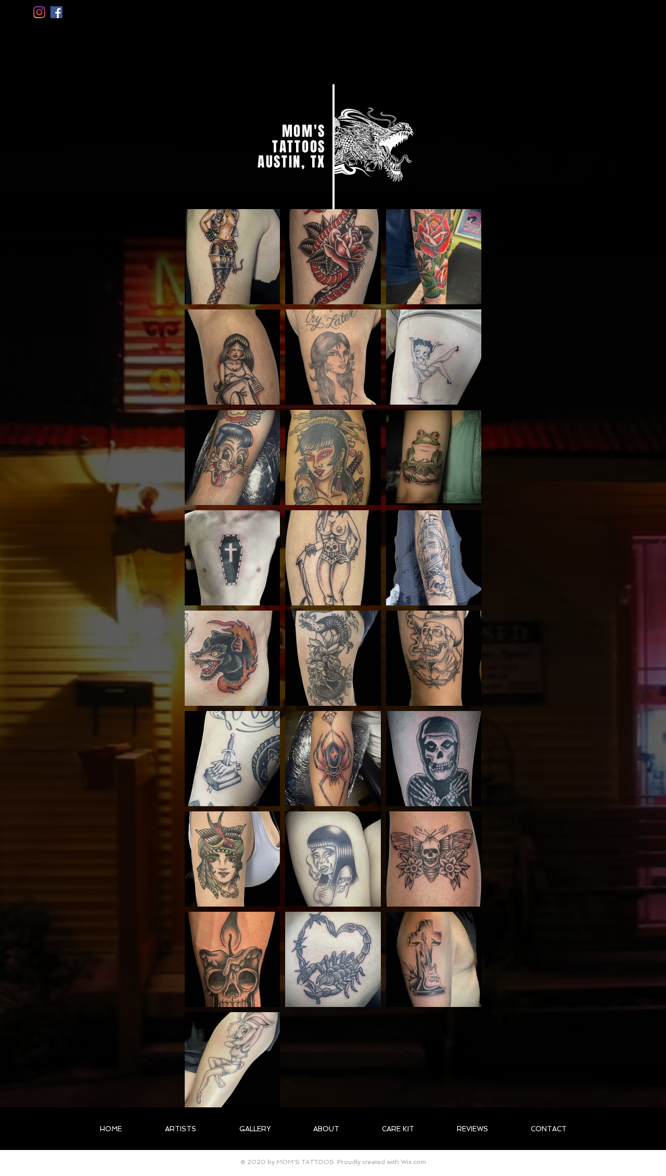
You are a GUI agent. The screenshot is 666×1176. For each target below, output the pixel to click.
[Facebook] (56, 12)
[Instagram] (39, 12)
